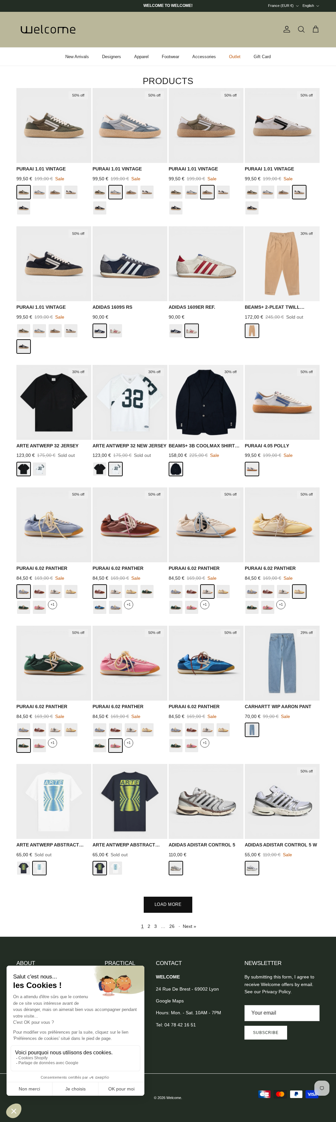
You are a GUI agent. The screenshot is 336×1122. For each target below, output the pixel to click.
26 (172, 926)
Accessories (204, 56)
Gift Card (262, 56)
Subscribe (266, 1032)
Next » (189, 926)
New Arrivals (77, 56)
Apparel (141, 56)
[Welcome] (49, 29)
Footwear (170, 56)
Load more (168, 904)
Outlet (235, 56)
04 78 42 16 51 (180, 1024)
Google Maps (170, 1000)
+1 (52, 604)
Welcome (173, 1098)
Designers (111, 56)
